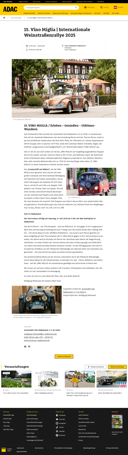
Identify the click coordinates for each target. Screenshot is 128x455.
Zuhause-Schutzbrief (51, 1)
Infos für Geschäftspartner (87, 433)
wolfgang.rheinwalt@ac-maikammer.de (40, 334)
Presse (80, 440)
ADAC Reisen (36, 1)
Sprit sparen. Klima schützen (84, 1)
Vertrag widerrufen (112, 448)
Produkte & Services (32, 412)
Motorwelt (115, 412)
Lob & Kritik (82, 426)
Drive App (6, 422)
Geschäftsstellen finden (86, 422)
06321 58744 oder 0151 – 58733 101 (38, 337)
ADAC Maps (30, 433)
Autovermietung (32, 419)
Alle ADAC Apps (8, 429)
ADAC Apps (6, 412)
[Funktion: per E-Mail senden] (25, 346)
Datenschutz (39, 448)
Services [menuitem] (97, 13)
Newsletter (82, 429)
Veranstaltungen (16, 18)
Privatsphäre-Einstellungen (63, 448)
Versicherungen (32, 415)
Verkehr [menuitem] (106, 13)
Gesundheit (100, 1)
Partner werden (83, 419)
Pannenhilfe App (8, 415)
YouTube (62, 419)
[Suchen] (76, 7)
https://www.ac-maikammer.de (37, 340)
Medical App (7, 419)
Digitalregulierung (89, 448)
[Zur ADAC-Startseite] (10, 9)
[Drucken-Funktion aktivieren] (29, 346)
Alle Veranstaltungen (117, 367)
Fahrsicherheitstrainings (35, 426)
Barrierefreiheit (22, 452)
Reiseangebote (32, 437)
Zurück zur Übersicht (64, 356)
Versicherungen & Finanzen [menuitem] (81, 13)
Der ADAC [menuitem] (115, 13)
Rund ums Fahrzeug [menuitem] (60, 13)
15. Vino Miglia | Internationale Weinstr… (40, 18)
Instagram (62, 423)
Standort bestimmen (97, 367)
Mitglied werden (23, 1)
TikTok (61, 427)
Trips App (6, 426)
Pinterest (62, 435)
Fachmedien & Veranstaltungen (88, 437)
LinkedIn (62, 431)
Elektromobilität (67, 1)
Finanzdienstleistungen (34, 422)
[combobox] (51, 7)
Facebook (62, 415)
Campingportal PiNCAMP (35, 440)
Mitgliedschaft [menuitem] (29, 13)
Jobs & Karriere (83, 415)
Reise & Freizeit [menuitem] (44, 13)
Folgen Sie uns (60, 412)
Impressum (20, 448)
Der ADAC (81, 412)
